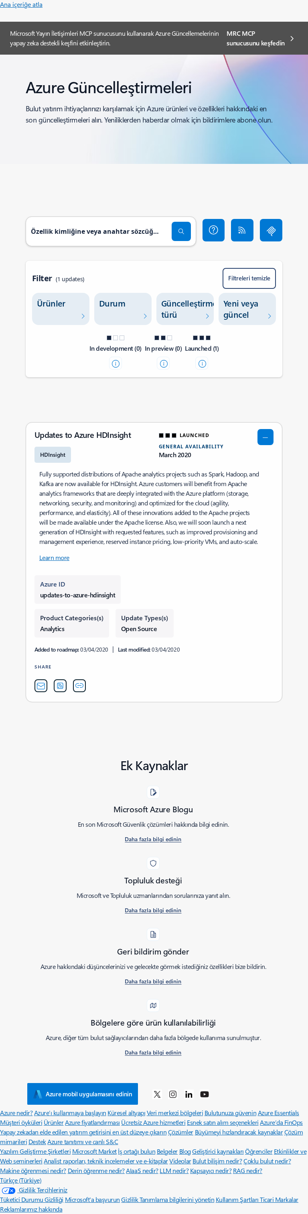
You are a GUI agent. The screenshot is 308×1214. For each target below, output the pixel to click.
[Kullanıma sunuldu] (202, 363)
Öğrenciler (258, 1151)
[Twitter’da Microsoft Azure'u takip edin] (157, 1094)
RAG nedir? (247, 1170)
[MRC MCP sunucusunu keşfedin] (271, 230)
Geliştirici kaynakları (217, 1151)
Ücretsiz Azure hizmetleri (153, 1122)
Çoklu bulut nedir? (267, 1161)
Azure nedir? (16, 1112)
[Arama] (181, 231)
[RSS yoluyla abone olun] (242, 230)
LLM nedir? (174, 1170)
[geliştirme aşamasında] (115, 363)
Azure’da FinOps (281, 1122)
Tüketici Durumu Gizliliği (31, 1199)
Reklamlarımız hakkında (31, 1209)
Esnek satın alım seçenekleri (223, 1122)
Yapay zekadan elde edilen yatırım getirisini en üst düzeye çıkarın (83, 1132)
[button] (214, 230)
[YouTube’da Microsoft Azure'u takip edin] (204, 1094)
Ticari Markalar (279, 1199)
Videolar (180, 1161)
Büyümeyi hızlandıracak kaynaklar (239, 1132)
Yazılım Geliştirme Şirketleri (35, 1151)
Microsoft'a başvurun (92, 1199)
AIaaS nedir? (142, 1170)
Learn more (54, 557)
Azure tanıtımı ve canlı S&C (82, 1141)
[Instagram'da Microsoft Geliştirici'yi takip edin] (173, 1094)
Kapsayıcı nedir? (210, 1170)
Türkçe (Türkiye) (20, 1180)
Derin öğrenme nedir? (96, 1170)
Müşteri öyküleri (21, 1122)
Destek (37, 1141)
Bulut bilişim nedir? (217, 1161)
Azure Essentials (278, 1112)
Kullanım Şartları (238, 1199)
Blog (185, 1151)
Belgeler (167, 1151)
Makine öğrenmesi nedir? (33, 1170)
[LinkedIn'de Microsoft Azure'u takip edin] (189, 1094)
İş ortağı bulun (136, 1151)
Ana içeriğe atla (21, 4)
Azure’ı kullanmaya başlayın (70, 1112)
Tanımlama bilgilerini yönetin (177, 1199)
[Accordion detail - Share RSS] (60, 685)
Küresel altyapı (126, 1112)
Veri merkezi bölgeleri (175, 1112)
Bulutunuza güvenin (230, 1112)
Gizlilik (130, 1199)
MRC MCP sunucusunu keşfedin (256, 38)
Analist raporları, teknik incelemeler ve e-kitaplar (106, 1161)
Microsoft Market (94, 1151)
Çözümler (180, 1132)
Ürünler (54, 1122)
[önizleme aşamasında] (163, 363)
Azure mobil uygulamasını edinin (89, 1094)
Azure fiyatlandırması (92, 1122)
